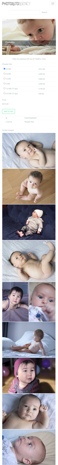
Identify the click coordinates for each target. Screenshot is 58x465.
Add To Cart (8, 111)
